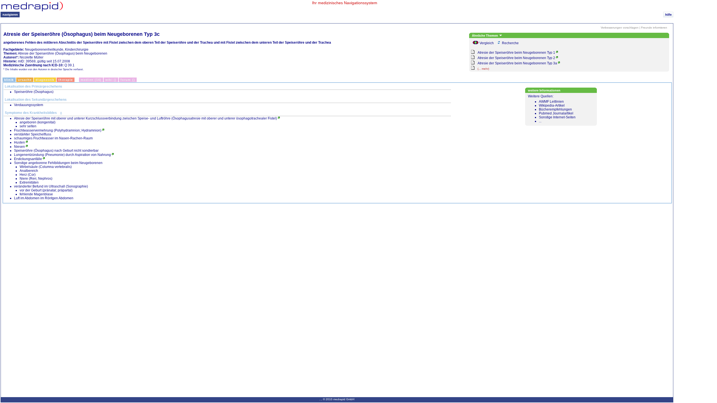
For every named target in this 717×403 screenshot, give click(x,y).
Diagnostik (45, 79)
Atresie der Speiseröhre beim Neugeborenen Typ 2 (516, 58)
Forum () (127, 79)
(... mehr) (483, 68)
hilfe (668, 14)
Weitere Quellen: (552, 108)
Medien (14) (91, 79)
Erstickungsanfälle (28, 159)
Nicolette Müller (31, 57)
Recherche (510, 43)
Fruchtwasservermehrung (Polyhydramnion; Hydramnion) (57, 130)
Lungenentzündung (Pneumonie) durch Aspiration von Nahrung (62, 155)
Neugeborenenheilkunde (44, 49)
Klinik (9, 79)
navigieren (10, 14)
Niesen (19, 147)
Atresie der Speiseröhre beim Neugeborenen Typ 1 (516, 53)
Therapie (65, 79)
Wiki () (111, 79)
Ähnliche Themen (485, 35)
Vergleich (486, 43)
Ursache (25, 79)
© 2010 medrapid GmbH (338, 399)
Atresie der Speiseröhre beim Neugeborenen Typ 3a (517, 63)
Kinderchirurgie (77, 49)
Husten (19, 142)
